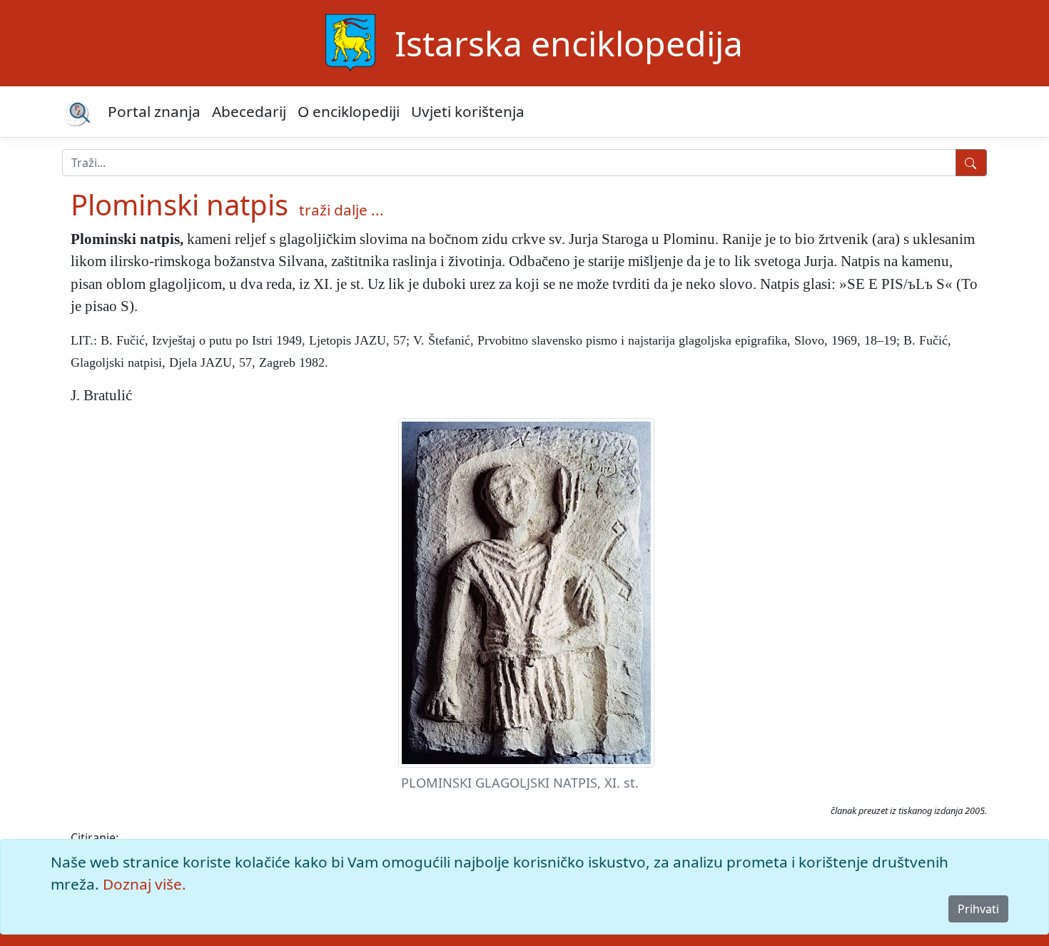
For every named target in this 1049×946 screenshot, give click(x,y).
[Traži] (971, 162)
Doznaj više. (144, 884)
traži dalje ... (341, 210)
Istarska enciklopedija (569, 43)
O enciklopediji (349, 111)
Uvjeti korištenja (467, 111)
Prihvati (978, 909)
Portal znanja (154, 111)
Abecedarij (249, 111)
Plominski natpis (179, 204)
